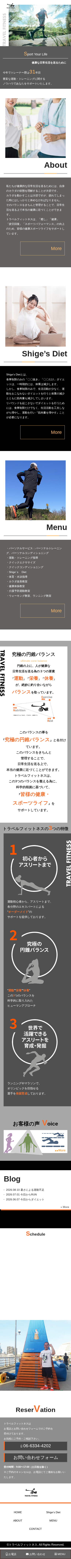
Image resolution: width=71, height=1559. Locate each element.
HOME (18, 1512)
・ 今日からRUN (18, 1194)
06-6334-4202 (36, 1445)
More (56, 248)
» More (65, 1206)
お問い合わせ (37, 1554)
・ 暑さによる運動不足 (22, 1189)
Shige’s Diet (53, 1512)
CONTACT (35, 1528)
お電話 (12, 1554)
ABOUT (17, 1520)
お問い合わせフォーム (35, 1457)
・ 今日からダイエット (22, 1199)
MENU (53, 1520)
